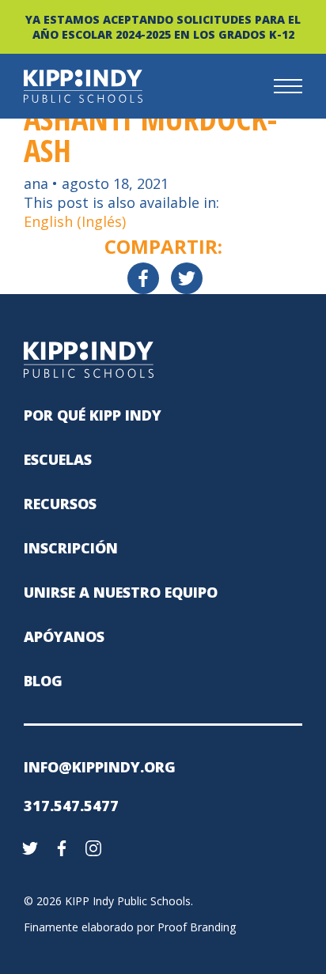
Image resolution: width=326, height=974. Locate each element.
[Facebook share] (143, 278)
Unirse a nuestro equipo (121, 592)
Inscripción (71, 547)
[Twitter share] (187, 278)
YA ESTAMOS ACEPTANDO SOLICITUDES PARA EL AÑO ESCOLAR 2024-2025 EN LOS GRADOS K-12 (163, 27)
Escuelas (58, 459)
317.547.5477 (71, 805)
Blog (43, 680)
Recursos (60, 503)
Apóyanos (64, 636)
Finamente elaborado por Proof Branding (130, 926)
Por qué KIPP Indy (92, 415)
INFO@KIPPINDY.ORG (100, 766)
